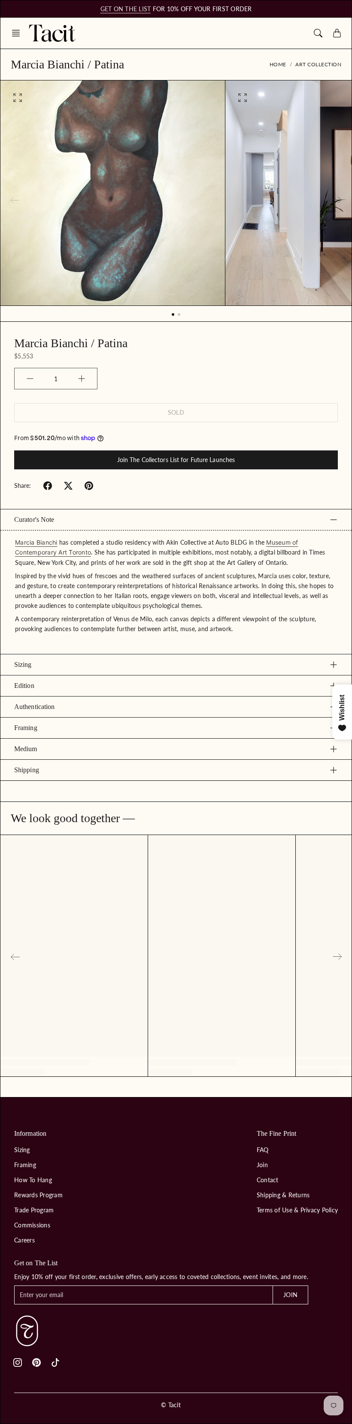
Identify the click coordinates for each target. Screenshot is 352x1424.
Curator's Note (34, 519)
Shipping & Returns (283, 1195)
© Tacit (171, 1405)
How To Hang (33, 1180)
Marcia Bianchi (36, 542)
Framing (25, 727)
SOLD (176, 412)
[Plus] (81, 378)
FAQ (263, 1149)
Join (262, 1164)
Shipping (26, 770)
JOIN (290, 1294)
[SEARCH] (318, 33)
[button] (18, 33)
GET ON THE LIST (125, 8)
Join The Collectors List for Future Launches (176, 459)
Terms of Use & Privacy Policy (297, 1210)
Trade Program (34, 1210)
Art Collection (318, 64)
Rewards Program (38, 1195)
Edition (24, 685)
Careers (24, 1240)
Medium (25, 748)
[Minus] (30, 378)
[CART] (337, 33)
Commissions (32, 1225)
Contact (268, 1180)
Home (278, 64)
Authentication (34, 706)
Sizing (23, 664)
